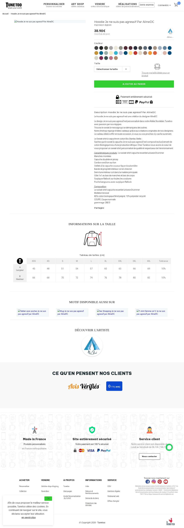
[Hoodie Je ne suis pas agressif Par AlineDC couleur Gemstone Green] (101, 53)
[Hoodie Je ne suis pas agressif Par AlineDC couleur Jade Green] (106, 53)
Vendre (100, 5)
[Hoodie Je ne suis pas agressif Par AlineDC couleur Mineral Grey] (145, 48)
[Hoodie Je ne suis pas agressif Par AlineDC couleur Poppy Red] (135, 53)
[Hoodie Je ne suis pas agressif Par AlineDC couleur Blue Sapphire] (169, 48)
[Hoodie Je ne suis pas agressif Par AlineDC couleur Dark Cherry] (125, 48)
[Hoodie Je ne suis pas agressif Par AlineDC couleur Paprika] (155, 53)
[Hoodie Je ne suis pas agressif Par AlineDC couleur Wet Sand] (155, 48)
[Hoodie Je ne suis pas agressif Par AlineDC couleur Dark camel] (116, 58)
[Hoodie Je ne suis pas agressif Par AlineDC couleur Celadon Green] (96, 58)
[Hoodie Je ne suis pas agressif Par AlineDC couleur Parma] (121, 53)
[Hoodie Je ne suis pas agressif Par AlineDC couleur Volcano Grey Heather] (96, 48)
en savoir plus (29, 517)
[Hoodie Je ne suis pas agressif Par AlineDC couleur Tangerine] (150, 53)
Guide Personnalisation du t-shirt (72, 497)
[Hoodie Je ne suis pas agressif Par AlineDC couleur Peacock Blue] (150, 48)
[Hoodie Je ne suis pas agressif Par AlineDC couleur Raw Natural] (140, 53)
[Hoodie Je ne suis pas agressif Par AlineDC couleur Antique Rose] (111, 58)
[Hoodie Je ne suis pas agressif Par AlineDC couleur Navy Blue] (135, 48)
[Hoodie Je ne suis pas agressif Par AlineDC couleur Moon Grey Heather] (111, 48)
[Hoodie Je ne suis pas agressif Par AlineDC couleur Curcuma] (96, 53)
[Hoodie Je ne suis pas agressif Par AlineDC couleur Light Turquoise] (116, 53)
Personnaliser (54, 5)
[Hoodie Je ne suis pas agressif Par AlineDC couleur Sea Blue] (169, 53)
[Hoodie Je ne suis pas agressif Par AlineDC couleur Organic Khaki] (106, 48)
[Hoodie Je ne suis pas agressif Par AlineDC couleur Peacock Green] (125, 53)
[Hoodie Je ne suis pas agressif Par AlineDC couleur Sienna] (145, 53)
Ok (48, 498)
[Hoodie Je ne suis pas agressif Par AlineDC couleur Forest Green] (106, 58)
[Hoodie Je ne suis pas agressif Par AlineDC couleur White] (160, 53)
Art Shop (77, 5)
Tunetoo (66, 486)
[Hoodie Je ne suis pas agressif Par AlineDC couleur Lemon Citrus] (111, 53)
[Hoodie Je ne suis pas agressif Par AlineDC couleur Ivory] (116, 48)
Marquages (67, 491)
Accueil (5, 14)
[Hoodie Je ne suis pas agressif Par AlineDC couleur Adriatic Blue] (165, 48)
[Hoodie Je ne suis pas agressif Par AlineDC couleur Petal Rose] (165, 53)
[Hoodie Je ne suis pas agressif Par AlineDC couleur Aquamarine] (160, 48)
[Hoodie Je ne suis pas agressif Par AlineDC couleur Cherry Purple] (101, 58)
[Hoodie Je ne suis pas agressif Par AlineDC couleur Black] (101, 48)
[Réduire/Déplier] (169, 447)
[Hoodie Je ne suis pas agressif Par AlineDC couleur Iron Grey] (140, 48)
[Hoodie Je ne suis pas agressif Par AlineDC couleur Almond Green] (121, 48)
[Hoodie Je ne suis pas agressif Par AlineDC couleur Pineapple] (130, 53)
